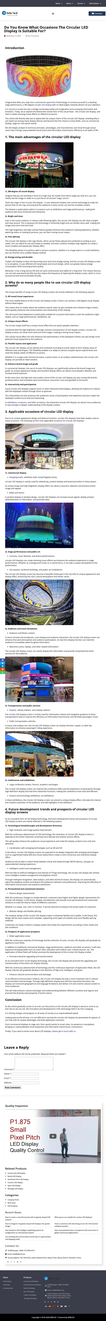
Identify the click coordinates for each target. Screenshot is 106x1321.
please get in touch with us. (64, 1031)
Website (7, 1082)
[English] (46, 1306)
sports (49, 357)
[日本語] (62, 1306)
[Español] (50, 1306)
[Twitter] (21, 1262)
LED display (47, 105)
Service (80, 3)
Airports (12, 710)
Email (7, 1078)
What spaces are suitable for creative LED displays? (73, 1217)
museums (22, 402)
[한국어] (65, 1306)
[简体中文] (54, 1306)
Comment (9, 1069)
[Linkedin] (8, 1262)
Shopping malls (16, 477)
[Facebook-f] (11, 1262)
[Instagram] (14, 1262)
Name (7, 1073)
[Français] (58, 1306)
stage (21, 317)
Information (94, 3)
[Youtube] (17, 1262)
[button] (53, 13)
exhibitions (12, 402)
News (58, 3)
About (68, 3)
